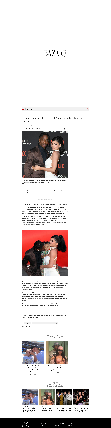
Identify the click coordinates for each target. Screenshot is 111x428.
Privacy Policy (44, 423)
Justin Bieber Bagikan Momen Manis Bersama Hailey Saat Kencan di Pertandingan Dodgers (33, 369)
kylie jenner (27, 323)
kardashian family (53, 323)
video (58, 109)
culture (48, 109)
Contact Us (43, 425)
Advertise (70, 425)
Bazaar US (51, 315)
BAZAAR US (28, 128)
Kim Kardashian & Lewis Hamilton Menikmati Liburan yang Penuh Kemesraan (57, 368)
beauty (42, 109)
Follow (83, 109)
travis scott (35, 323)
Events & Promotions (59, 423)
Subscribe (56, 425)
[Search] (88, 109)
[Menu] (23, 109)
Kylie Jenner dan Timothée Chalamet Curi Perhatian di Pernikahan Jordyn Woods (81, 409)
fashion (37, 109)
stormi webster (43, 323)
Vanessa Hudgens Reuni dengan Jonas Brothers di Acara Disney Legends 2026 (64, 409)
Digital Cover (65, 109)
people (53, 109)
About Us (70, 423)
